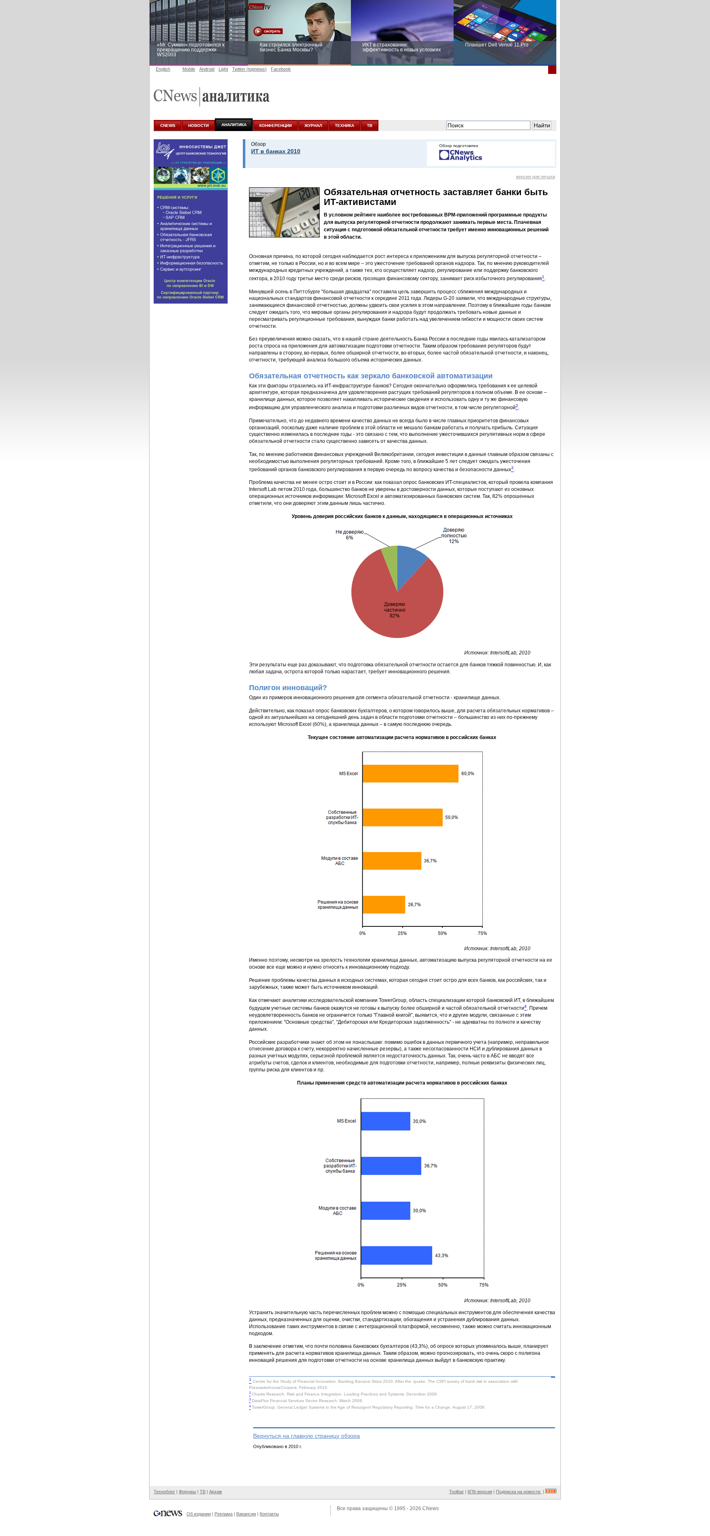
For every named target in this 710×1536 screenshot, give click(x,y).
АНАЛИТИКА (234, 124)
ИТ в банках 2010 (275, 151)
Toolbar (456, 1491)
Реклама (223, 1513)
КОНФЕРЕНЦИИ (275, 125)
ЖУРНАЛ (313, 125)
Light (223, 69)
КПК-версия (480, 1491)
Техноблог (164, 1491)
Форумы (187, 1491)
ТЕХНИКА (344, 125)
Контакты (269, 1513)
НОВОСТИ (198, 125)
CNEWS (167, 125)
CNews (430, 1508)
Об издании (199, 1513)
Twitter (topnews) (249, 69)
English (163, 69)
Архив (215, 1491)
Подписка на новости (519, 1491)
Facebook (281, 69)
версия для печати (535, 176)
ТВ (369, 125)
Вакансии (246, 1513)
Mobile (188, 69)
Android (206, 69)
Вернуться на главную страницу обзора (306, 1435)
